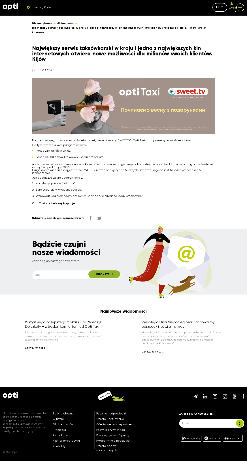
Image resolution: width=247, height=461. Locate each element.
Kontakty (59, 446)
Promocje (59, 429)
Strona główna (63, 413)
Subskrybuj (104, 274)
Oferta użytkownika (110, 419)
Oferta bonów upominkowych (106, 448)
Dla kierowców (63, 424)
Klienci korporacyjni (66, 440)
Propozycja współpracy (112, 435)
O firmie (58, 419)
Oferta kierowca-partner (114, 424)
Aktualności (61, 435)
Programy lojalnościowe (113, 440)
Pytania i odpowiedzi (111, 413)
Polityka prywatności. (111, 429)
